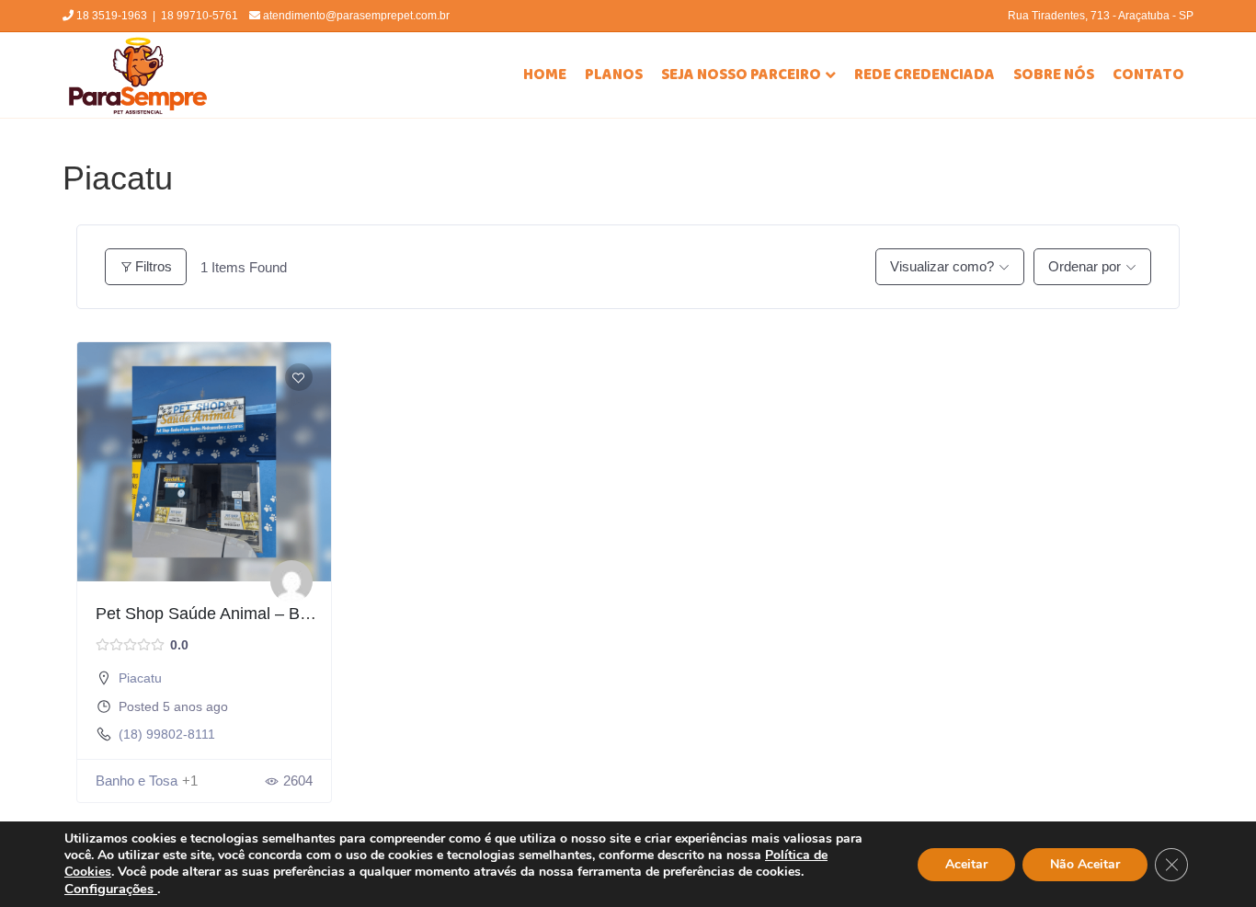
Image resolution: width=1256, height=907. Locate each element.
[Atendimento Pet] (291, 581)
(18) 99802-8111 (167, 734)
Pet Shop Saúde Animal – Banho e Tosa (243, 613)
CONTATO (1148, 75)
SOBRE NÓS (1053, 75)
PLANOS (614, 75)
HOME (544, 75)
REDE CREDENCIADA (924, 75)
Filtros (153, 266)
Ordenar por (1084, 266)
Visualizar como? (942, 266)
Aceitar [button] (966, 864)
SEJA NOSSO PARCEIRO (741, 75)
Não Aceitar (1085, 864)
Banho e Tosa (136, 780)
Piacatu (140, 678)
